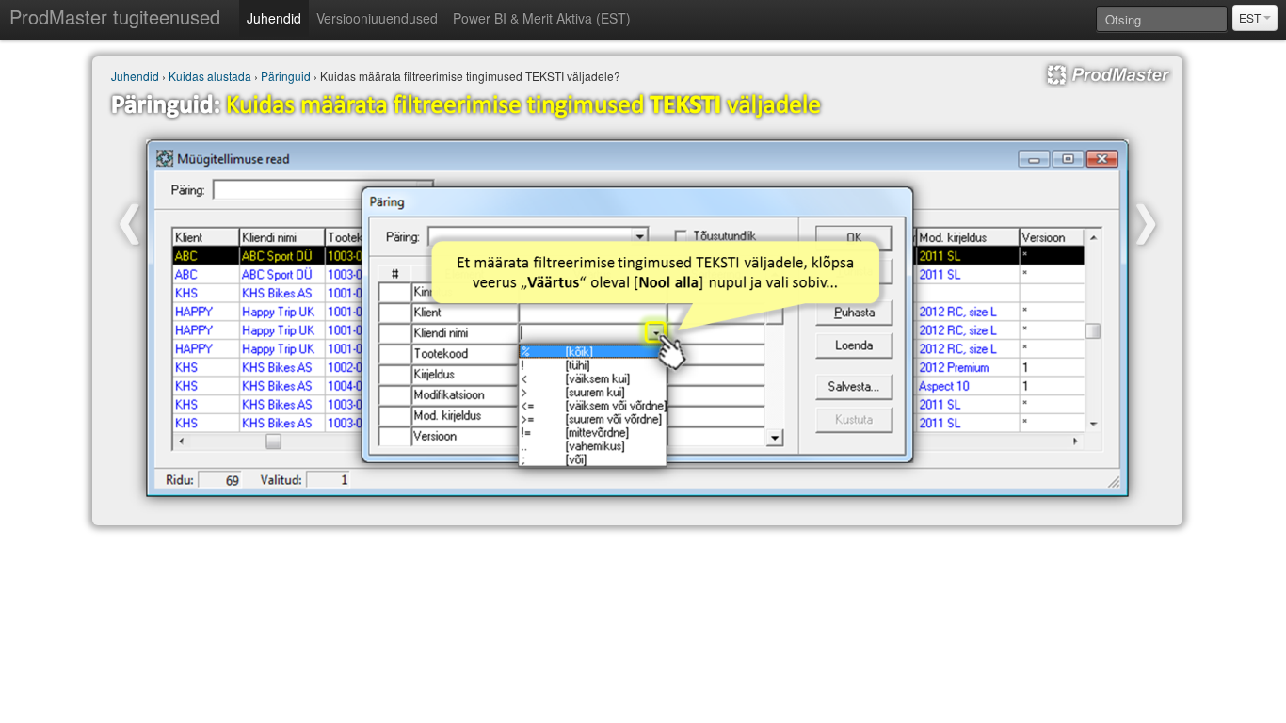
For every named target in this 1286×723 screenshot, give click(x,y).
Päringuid (286, 76)
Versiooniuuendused (377, 17)
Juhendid (274, 17)
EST (1251, 17)
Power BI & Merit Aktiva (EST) (542, 17)
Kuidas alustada (210, 76)
